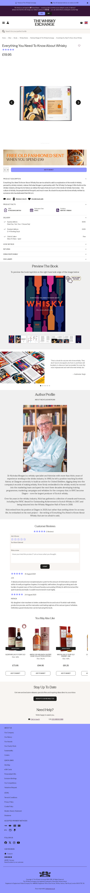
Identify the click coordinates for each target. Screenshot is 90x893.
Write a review (15, 550)
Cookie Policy (8, 806)
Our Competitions (10, 783)
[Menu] (3, 22)
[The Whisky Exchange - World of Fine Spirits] (45, 23)
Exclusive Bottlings (10, 778)
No (49, 13)
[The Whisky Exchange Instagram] (14, 842)
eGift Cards (8, 769)
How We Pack (8, 244)
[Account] (7, 22)
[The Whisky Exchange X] (10, 842)
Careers (6, 755)
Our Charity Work (10, 746)
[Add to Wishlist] (79, 46)
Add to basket (15, 673)
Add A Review (15, 536)
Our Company (9, 733)
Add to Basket (49, 170)
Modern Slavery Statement (13, 811)
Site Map (7, 765)
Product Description (12, 179)
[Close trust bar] (87, 3)
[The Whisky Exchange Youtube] (18, 842)
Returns (6, 249)
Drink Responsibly (10, 254)
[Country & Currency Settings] (86, 22)
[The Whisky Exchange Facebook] (5, 842)
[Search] (4, 31)
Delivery (6, 218)
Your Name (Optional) (17, 542)
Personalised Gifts (10, 774)
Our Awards (8, 742)
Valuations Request (10, 787)
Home (4, 38)
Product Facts (9, 204)
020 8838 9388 (57, 719)
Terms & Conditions (10, 797)
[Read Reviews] (13, 50)
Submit (45, 566)
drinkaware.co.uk (50, 888)
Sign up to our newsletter (45, 698)
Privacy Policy (9, 802)
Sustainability (8, 751)
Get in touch (35, 719)
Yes (41, 13)
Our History (8, 737)
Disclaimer (7, 259)
